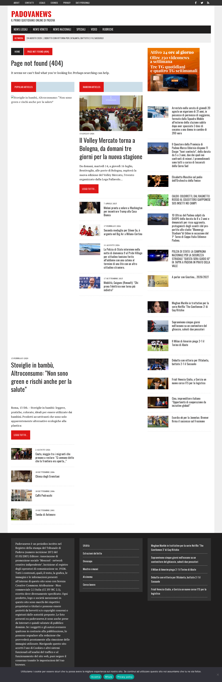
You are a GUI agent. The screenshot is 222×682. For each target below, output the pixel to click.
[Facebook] (195, 2)
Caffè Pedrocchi (43, 495)
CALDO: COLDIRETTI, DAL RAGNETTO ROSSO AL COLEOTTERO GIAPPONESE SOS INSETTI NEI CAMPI (191, 199)
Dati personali (83, 2)
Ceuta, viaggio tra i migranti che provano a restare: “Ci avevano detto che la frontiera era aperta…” (54, 457)
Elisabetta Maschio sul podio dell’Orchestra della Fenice (187, 179)
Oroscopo (87, 561)
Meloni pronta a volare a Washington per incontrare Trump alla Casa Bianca (123, 211)
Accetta (95, 676)
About (17, 2)
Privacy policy (125, 676)
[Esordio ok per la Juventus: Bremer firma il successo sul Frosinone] (158, 425)
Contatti (29, 2)
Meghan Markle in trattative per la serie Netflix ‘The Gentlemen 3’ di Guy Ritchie (190, 306)
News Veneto (40, 29)
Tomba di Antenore (45, 514)
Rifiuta (108, 676)
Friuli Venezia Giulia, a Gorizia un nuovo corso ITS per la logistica (189, 381)
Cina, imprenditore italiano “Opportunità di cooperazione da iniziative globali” (189, 402)
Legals (42, 2)
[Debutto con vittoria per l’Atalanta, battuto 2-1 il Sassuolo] (158, 368)
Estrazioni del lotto (92, 553)
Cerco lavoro (89, 584)
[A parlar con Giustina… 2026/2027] (158, 284)
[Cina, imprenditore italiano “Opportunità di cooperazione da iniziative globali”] (158, 406)
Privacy (66, 2)
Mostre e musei (90, 569)
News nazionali (62, 29)
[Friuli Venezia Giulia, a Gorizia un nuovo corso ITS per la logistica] (158, 387)
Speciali (81, 29)
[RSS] (208, 2)
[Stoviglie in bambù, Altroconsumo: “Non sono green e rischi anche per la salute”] (42, 353)
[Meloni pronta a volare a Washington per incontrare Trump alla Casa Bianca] (89, 211)
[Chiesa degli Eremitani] (21, 480)
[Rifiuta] (217, 674)
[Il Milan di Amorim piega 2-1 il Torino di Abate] (158, 349)
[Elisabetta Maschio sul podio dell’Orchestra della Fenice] (158, 184)
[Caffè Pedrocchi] (21, 499)
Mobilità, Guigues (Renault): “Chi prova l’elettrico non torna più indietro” (121, 286)
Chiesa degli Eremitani (47, 476)
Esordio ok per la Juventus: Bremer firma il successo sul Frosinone (190, 419)
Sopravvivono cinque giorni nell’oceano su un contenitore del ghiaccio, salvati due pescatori (189, 325)
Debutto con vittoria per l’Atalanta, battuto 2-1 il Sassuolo (190, 362)
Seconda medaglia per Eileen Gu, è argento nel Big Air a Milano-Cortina (123, 232)
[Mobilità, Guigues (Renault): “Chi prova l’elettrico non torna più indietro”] (89, 286)
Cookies (54, 2)
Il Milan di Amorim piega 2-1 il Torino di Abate (188, 343)
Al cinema (87, 577)
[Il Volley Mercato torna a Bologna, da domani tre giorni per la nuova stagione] (111, 128)
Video (94, 29)
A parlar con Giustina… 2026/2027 (190, 277)
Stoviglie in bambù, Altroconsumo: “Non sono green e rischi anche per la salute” (41, 377)
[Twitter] (202, 2)
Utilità (86, 545)
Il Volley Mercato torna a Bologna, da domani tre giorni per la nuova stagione (110, 148)
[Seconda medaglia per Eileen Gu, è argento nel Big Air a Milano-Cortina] (89, 233)
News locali (21, 29)
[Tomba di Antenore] (21, 518)
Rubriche (108, 29)
